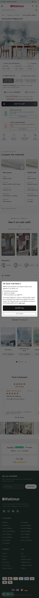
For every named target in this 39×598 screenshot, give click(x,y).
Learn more (22, 303)
